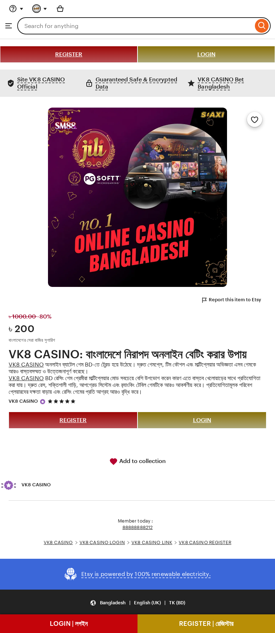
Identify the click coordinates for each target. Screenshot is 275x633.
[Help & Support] (16, 8)
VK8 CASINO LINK (151, 542)
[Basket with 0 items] (60, 8)
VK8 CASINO (26, 364)
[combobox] (135, 25)
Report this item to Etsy (235, 299)
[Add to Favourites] (254, 119)
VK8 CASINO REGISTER (205, 542)
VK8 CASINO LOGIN (102, 542)
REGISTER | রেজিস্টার (206, 623)
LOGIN (206, 54)
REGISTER (68, 54)
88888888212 (137, 527)
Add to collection (142, 461)
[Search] (262, 25)
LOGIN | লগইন (69, 623)
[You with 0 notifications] (40, 8)
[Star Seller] (42, 401)
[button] (137, 602)
